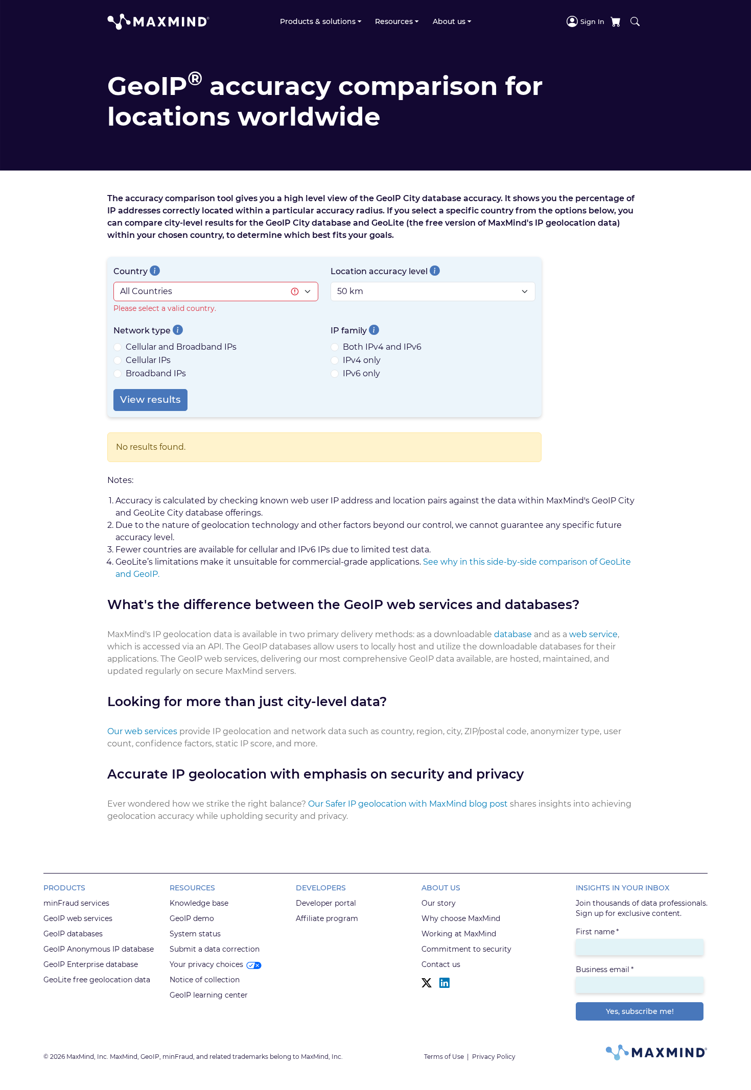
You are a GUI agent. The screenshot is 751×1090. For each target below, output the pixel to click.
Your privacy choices (206, 964)
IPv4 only (362, 360)
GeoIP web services (77, 918)
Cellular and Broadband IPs (181, 347)
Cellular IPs (148, 360)
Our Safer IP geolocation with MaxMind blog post (408, 804)
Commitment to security (466, 949)
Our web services (142, 731)
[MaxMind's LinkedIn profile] (444, 983)
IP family (349, 330)
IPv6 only (361, 373)
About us (449, 21)
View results (150, 399)
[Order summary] (615, 21)
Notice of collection (205, 979)
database (513, 634)
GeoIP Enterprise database (90, 964)
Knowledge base (199, 903)
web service (593, 634)
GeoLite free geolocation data (96, 979)
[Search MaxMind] (635, 21)
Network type (142, 330)
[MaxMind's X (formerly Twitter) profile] (426, 983)
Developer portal (326, 903)
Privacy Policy (493, 1056)
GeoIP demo (192, 918)
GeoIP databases (73, 933)
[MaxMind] (158, 22)
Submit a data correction (215, 949)
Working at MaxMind (458, 933)
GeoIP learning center (209, 995)
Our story (438, 903)
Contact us (440, 964)
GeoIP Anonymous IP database (98, 949)
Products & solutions (318, 21)
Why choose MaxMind (460, 918)
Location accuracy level (379, 271)
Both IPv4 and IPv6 (382, 347)
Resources (394, 21)
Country (130, 271)
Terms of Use (444, 1056)
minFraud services (76, 903)
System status (195, 933)
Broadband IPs (156, 373)
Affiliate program (327, 918)
